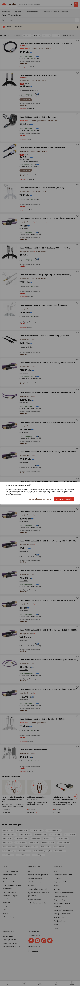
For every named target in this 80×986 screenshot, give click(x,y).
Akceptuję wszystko (64, 499)
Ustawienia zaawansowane (40, 499)
